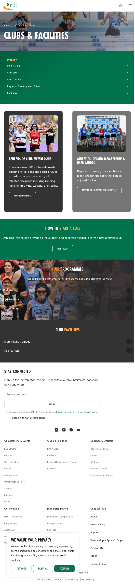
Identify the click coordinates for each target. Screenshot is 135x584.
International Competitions (60, 516)
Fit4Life (8, 290)
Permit (7, 501)
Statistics (8, 495)
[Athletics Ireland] (11, 6)
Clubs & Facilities (25, 25)
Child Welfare (98, 508)
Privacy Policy (63, 412)
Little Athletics (12, 299)
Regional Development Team (61, 462)
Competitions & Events (17, 440)
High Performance (57, 508)
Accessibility (88, 579)
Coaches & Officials (101, 440)
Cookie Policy (98, 564)
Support (94, 532)
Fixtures (8, 455)
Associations (10, 475)
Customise (21, 568)
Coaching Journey (99, 449)
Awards (7, 488)
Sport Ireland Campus (16, 341)
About (93, 516)
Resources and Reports (101, 475)
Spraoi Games (12, 308)
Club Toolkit (62, 248)
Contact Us (96, 548)
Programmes (10, 523)
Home (7, 25)
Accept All (64, 568)
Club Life (51, 455)
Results (8, 468)
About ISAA (9, 530)
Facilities (51, 468)
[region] (43, 555)
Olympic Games (55, 523)
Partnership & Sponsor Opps (106, 540)
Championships (11, 462)
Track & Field (11, 350)
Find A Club (52, 449)
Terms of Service (82, 412)
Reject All (42, 568)
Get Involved (11, 508)
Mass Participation (13, 516)
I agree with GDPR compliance (28, 417)
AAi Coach (95, 462)
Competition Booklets (15, 482)
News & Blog (97, 524)
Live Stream (10, 449)
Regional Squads (98, 468)
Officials (94, 455)
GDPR (93, 556)
